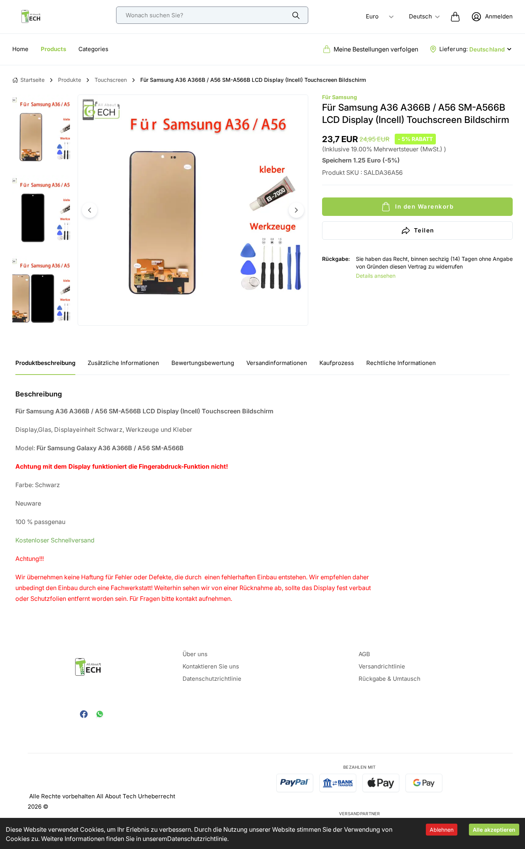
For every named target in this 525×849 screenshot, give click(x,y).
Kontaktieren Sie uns (211, 666)
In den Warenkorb (424, 206)
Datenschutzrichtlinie (197, 838)
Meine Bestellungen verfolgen (376, 49)
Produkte (69, 79)
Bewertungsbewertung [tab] (202, 362)
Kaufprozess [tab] (336, 362)
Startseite (32, 79)
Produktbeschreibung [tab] (45, 362)
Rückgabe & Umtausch (389, 678)
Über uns (195, 654)
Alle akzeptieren (494, 829)
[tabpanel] (262, 496)
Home (20, 49)
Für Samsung (339, 97)
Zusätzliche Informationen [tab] (123, 362)
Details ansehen (375, 275)
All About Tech (116, 796)
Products (53, 49)
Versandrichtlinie (382, 666)
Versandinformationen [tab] (276, 362)
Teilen (424, 230)
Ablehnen (442, 829)
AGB (364, 654)
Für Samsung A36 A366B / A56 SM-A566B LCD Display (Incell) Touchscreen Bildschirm (253, 79)
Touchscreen (111, 79)
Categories (93, 49)
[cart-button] (455, 16)
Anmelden (499, 16)
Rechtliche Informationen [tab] (401, 362)
